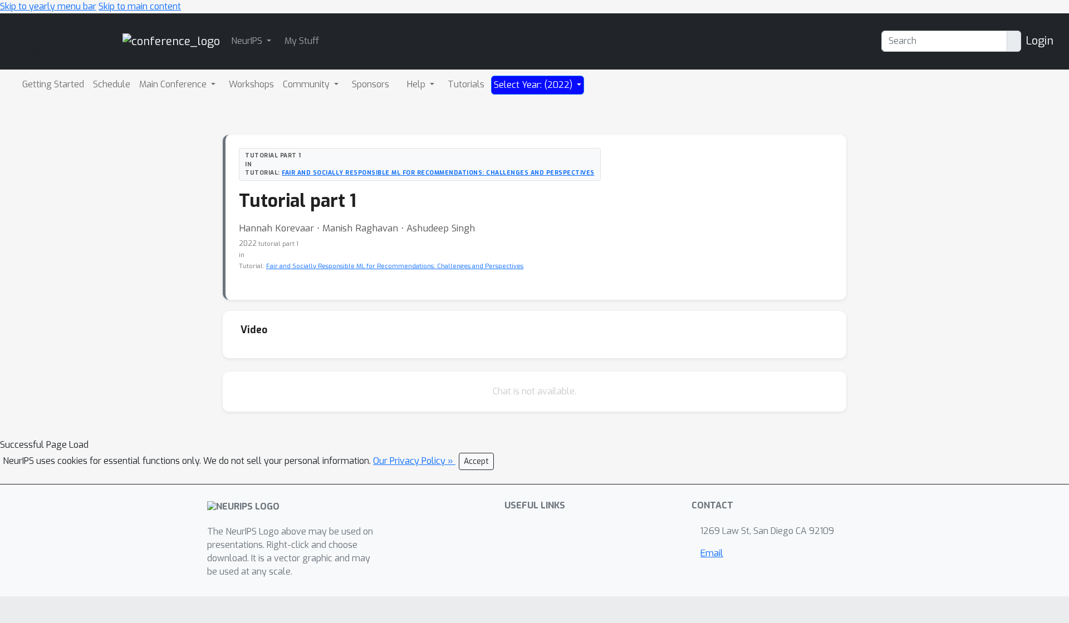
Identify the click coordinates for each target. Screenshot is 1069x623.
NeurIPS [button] (247, 41)
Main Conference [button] (174, 84)
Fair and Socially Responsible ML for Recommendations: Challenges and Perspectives (438, 172)
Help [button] (417, 84)
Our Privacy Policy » (414, 461)
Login (1039, 40)
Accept (476, 461)
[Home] (171, 41)
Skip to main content (140, 6)
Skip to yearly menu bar (48, 6)
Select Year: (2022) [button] (534, 85)
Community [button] (307, 84)
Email (711, 553)
